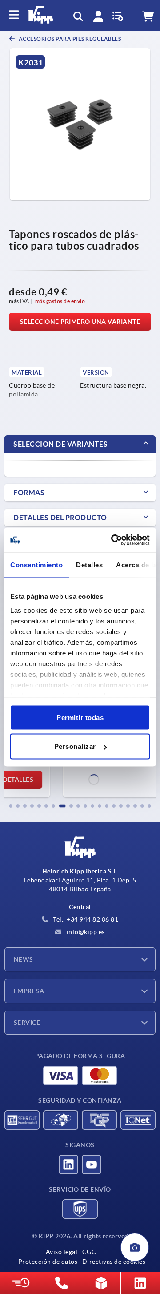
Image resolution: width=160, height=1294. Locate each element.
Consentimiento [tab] (36, 564)
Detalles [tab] (89, 564)
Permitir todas (80, 717)
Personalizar (75, 746)
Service (27, 1022)
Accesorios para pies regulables (69, 39)
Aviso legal (62, 1252)
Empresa (29, 991)
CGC (89, 1252)
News (23, 959)
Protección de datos (48, 1261)
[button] (10, 806)
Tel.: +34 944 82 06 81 (85, 919)
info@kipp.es (85, 931)
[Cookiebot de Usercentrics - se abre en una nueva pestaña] (113, 540)
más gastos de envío (60, 301)
